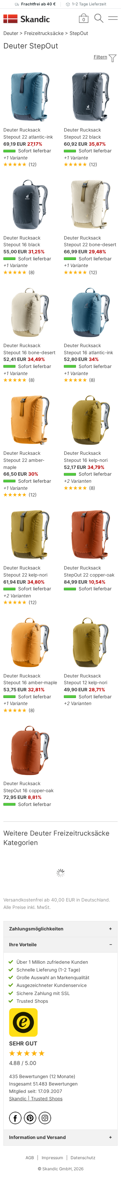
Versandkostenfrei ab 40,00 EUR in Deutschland (56, 900)
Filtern (100, 57)
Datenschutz (83, 1157)
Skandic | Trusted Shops (36, 1098)
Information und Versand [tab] (37, 1137)
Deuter (10, 33)
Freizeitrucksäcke (44, 33)
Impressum (52, 1157)
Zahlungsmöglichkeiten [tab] (36, 928)
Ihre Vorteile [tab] (23, 944)
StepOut (79, 33)
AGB (30, 1157)
